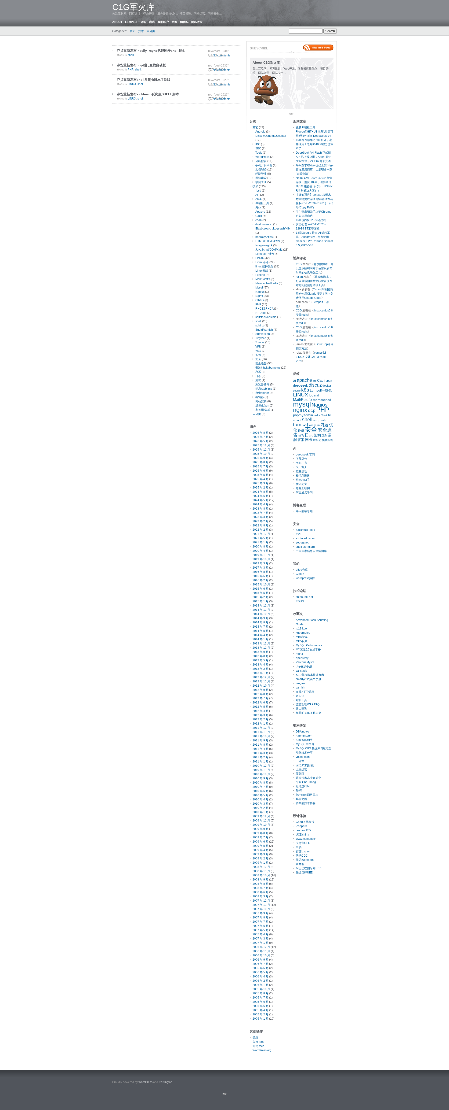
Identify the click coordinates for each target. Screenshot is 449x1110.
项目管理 (261, 182)
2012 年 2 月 (260, 719)
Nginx (259, 296)
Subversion (262, 334)
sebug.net (302, 542)
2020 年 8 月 (260, 546)
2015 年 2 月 (260, 597)
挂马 (301, 435)
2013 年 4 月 (260, 664)
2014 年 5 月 (260, 631)
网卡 (308, 440)
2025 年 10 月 (261, 453)
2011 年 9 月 (260, 740)
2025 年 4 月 (260, 479)
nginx (300, 409)
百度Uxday (303, 851)
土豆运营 (301, 769)
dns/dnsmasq (263, 224)
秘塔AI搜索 (303, 475)
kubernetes (303, 632)
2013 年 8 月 (260, 656)
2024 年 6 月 (260, 496)
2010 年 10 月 (261, 774)
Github (300, 574)
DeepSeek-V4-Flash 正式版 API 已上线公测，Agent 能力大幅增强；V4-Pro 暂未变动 (314, 157)
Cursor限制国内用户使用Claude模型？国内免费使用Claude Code (314, 294)
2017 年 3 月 (260, 567)
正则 (324, 435)
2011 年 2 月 (260, 757)
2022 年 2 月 (260, 529)
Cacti (258, 216)
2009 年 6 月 (260, 841)
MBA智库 (302, 637)
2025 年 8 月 (260, 462)
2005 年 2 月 (260, 1014)
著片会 (300, 864)
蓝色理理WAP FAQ (307, 704)
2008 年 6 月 (260, 892)
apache (304, 380)
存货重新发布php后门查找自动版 (141, 65)
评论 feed (258, 1046)
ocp (311, 410)
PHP (131, 69)
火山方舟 (301, 467)
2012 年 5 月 (260, 706)
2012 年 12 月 (261, 677)
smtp (316, 420)
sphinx (259, 325)
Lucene (260, 275)
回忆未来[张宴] (305, 765)
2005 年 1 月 (260, 1018)
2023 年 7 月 (260, 512)
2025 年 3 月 (260, 483)
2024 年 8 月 (260, 491)
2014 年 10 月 (261, 614)
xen (311, 425)
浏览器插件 (262, 384)
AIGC (258, 199)
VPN (258, 346)
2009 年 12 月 (261, 816)
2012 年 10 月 (261, 685)
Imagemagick (263, 245)
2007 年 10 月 (261, 909)
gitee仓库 (302, 569)
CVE (299, 534)
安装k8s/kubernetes (267, 367)
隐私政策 (197, 22)
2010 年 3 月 (260, 803)
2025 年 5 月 (260, 475)
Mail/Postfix (262, 279)
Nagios (259, 291)
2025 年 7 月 (260, 466)
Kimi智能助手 (304, 740)
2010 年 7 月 (260, 786)
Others (259, 300)
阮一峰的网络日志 (307, 794)
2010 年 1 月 (260, 812)
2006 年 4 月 (260, 976)
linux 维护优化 (264, 266)
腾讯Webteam (305, 860)
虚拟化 (317, 440)
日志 (258, 376)
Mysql (259, 287)
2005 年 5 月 (260, 1006)
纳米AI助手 (303, 479)
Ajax (258, 207)
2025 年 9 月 (260, 458)
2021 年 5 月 (260, 538)
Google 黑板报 (305, 822)
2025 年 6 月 (260, 470)
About (117, 22)
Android (260, 131)
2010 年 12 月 (261, 765)
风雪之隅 (301, 799)
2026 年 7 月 (260, 437)
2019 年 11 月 (261, 555)
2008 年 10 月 (261, 875)
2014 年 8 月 (260, 622)
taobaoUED (303, 830)
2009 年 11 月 (261, 820)
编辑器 (259, 397)
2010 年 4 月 (260, 799)
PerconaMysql (305, 662)
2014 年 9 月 (260, 618)
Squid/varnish (264, 329)
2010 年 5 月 (260, 795)
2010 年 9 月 (260, 778)
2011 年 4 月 (260, 749)
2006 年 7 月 (260, 964)
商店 (152, 22)
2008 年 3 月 (260, 896)
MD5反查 (302, 641)
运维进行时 (303, 786)
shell (131, 55)
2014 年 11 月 (261, 609)
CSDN (300, 601)
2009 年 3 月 (260, 854)
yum (317, 425)
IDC (257, 144)
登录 (255, 1037)
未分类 (151, 31)
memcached (322, 400)
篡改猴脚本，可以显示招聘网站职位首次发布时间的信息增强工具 (314, 268)
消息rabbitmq (263, 388)
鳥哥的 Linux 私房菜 (308, 712)
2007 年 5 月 (260, 930)
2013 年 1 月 (260, 673)
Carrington (165, 1082)
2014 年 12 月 (261, 605)
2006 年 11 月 (261, 951)
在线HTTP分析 (305, 691)
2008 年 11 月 (261, 871)
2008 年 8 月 (260, 883)
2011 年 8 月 (260, 744)
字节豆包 (301, 458)
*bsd (258, 190)
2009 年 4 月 (260, 850)
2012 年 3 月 (260, 715)
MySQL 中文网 (305, 744)
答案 (300, 440)
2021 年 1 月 (260, 542)
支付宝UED (303, 843)
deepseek (300, 385)
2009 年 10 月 (261, 824)
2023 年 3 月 (260, 517)
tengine (300, 683)
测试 (258, 380)
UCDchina (302, 834)
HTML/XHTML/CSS (267, 241)
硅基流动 (301, 471)
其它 (132, 31)
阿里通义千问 (304, 492)
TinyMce (260, 338)
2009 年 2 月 (260, 858)
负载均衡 (327, 440)
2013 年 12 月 (261, 643)
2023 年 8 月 (260, 508)
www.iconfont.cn (306, 838)
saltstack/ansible (265, 317)
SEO (258, 148)
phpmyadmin (303, 415)
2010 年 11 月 (261, 770)
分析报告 (261, 161)
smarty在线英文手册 (308, 679)
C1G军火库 (133, 7)
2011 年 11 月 (261, 732)
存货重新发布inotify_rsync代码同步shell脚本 (151, 50)
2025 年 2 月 (260, 487)
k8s (305, 389)
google (297, 390)
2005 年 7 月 (260, 997)
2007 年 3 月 (260, 938)
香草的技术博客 (305, 803)
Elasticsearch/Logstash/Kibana (275, 228)
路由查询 (301, 708)
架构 (317, 435)
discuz (315, 385)
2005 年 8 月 (260, 993)
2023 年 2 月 (260, 521)
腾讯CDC (302, 855)
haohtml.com (304, 735)
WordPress (262, 157)
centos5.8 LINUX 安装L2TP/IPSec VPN (311, 357)
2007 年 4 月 (260, 934)
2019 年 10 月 (261, 559)
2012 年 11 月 (261, 681)
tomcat (300, 424)
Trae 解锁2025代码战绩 (311, 220)
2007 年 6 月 (260, 926)
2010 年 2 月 (260, 808)
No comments (221, 55)
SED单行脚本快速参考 (310, 675)
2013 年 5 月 (260, 660)
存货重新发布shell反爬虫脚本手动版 (143, 79)
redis (317, 415)
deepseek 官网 (305, 454)
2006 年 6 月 (260, 968)
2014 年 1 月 (260, 639)
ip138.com (302, 628)
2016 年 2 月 (260, 580)
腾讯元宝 (301, 484)
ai (294, 380)
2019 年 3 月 (260, 563)
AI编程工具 (262, 203)
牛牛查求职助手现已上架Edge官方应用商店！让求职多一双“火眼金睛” (314, 169)
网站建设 (261, 178)
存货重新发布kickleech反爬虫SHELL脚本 (148, 94)
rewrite (326, 415)
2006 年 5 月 (260, 972)
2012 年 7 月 (260, 698)
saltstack (301, 670)
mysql (302, 404)
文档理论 (261, 169)
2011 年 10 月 (261, 736)
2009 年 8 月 (260, 833)
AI (256, 194)
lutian (299, 276)
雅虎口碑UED (304, 872)
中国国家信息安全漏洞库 (311, 551)
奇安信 (300, 696)
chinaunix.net (304, 597)
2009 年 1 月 (260, 862)
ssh (323, 420)
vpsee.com (303, 756)
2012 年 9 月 (260, 690)
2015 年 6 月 (260, 588)
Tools (258, 152)
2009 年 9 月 (260, 829)
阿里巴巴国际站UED (309, 868)
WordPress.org (262, 1050)
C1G (299, 264)
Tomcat (259, 342)
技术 (141, 31)
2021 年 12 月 (261, 534)
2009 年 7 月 (260, 837)
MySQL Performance (309, 645)
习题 (324, 424)
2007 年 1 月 (260, 942)
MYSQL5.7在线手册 (308, 649)
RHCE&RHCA (264, 308)
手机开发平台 (263, 165)
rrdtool (297, 420)
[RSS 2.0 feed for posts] (318, 47)
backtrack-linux (305, 530)
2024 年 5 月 (260, 500)
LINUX (132, 84)
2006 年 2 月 (260, 980)
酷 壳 (299, 790)
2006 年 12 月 (261, 947)
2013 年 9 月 (260, 652)
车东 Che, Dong (306, 782)
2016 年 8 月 (260, 572)
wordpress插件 (305, 578)
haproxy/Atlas (264, 237)
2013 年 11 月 (261, 647)
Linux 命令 (262, 262)
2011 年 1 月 (260, 761)
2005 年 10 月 (261, 989)
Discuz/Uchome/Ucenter (270, 135)
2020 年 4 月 (260, 550)
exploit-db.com (305, 538)
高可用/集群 (262, 409)
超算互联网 (303, 488)
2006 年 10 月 (261, 955)
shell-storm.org (305, 546)
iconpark (301, 826)
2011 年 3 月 (260, 753)
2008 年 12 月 (261, 867)
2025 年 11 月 (261, 449)
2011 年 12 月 (261, 727)
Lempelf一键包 (135, 22)
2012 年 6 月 (260, 702)
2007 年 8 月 (260, 917)
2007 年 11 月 (261, 904)
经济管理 (261, 173)
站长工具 (301, 700)
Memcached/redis (266, 283)
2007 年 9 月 (260, 913)
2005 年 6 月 (260, 1001)
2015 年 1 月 (260, 601)
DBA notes (302, 731)
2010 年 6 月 (260, 791)
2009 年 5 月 (260, 845)
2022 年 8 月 (260, 525)
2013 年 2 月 (260, 668)
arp (314, 380)
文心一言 (301, 463)
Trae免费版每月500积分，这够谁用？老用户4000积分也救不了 (314, 144)
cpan (258, 220)
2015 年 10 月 (261, 584)
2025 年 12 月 (261, 445)
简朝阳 (300, 773)
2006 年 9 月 (260, 959)
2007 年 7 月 (260, 921)
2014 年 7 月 (260, 626)
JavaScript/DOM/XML (268, 249)
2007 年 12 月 (261, 900)
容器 (258, 372)
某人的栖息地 (304, 511)
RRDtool (260, 312)
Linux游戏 (261, 270)
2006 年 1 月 (260, 985)
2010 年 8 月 (260, 782)
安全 (258, 359)
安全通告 (261, 363)
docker (326, 385)
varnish (300, 687)
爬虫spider (262, 393)
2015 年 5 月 (260, 593)
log (311, 395)
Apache (260, 211)
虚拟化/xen (262, 405)
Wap (258, 350)
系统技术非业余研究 (308, 778)
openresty (302, 658)
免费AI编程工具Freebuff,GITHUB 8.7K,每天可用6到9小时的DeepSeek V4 (314, 131)
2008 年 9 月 (260, 879)
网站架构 (261, 401)
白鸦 (298, 847)
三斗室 (300, 761)
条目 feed (258, 1041)
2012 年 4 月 (260, 711)
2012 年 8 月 (260, 694)
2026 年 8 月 (260, 432)
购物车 (184, 22)
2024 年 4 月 (260, 504)
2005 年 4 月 (260, 1010)
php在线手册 (304, 666)
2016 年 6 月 (260, 576)
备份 (258, 355)
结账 (174, 22)
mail (316, 395)
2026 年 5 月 (260, 441)
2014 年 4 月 (260, 635)
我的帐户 (163, 22)
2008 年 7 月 (260, 888)
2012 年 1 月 (260, 723)
